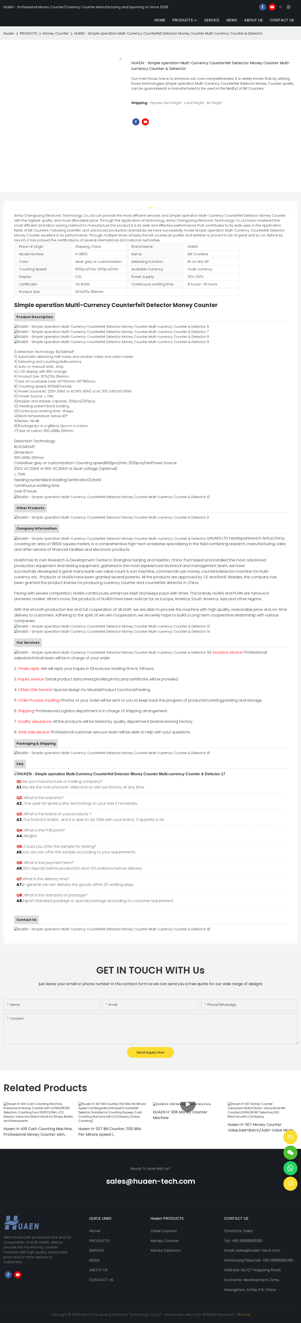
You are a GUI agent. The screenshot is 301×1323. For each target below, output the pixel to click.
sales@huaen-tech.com (150, 1181)
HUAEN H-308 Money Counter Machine (180, 1114)
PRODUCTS (28, 33)
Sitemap (243, 1314)
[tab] (150, 205)
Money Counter (56, 33)
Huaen (9, 33)
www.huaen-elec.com (182, 1314)
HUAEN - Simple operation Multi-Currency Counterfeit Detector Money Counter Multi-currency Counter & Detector (168, 33)
